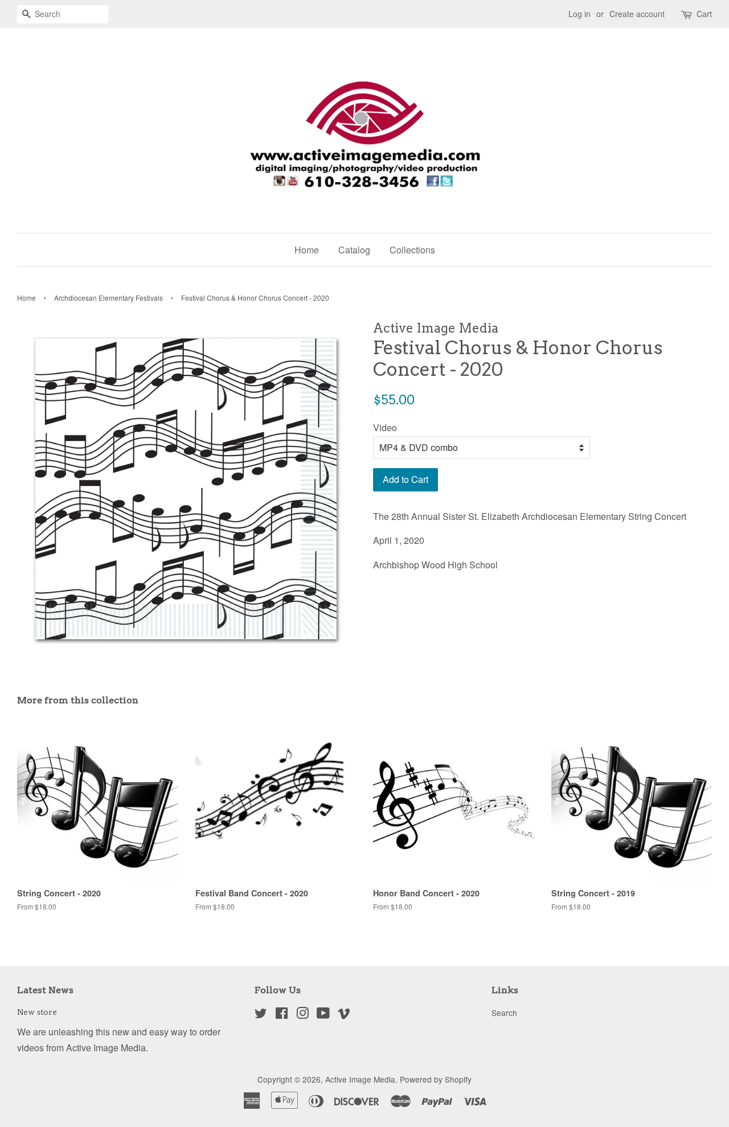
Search (504, 1012)
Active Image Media (360, 1079)
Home (306, 249)
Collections (412, 249)
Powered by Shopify (436, 1079)
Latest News (45, 990)
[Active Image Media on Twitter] (261, 1015)
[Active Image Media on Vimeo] (344, 1015)
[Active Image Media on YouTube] (323, 1015)
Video (385, 427)
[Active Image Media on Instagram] (302, 1015)
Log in (579, 13)
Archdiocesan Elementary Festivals (108, 297)
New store (37, 1012)
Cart (704, 13)
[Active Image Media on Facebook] (281, 1015)
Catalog (354, 249)
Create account (637, 13)
